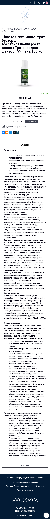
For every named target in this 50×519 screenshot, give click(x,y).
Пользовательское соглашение (25, 482)
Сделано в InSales (25, 515)
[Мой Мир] (10, 132)
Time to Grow (9, 31)
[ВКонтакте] (3, 132)
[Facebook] (19, 500)
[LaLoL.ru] (25, 14)
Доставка (40, 486)
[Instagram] (25, 500)
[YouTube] (30, 500)
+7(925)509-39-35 (26, 508)
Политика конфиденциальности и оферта (25, 478)
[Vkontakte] (14, 500)
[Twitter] (36, 500)
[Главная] (3, 29)
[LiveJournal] (17, 132)
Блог (33, 486)
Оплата (20, 490)
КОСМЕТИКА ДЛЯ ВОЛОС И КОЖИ (21, 29)
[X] (14, 132)
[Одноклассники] (6, 132)
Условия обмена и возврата (17, 486)
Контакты (29, 490)
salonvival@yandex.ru (26, 511)
